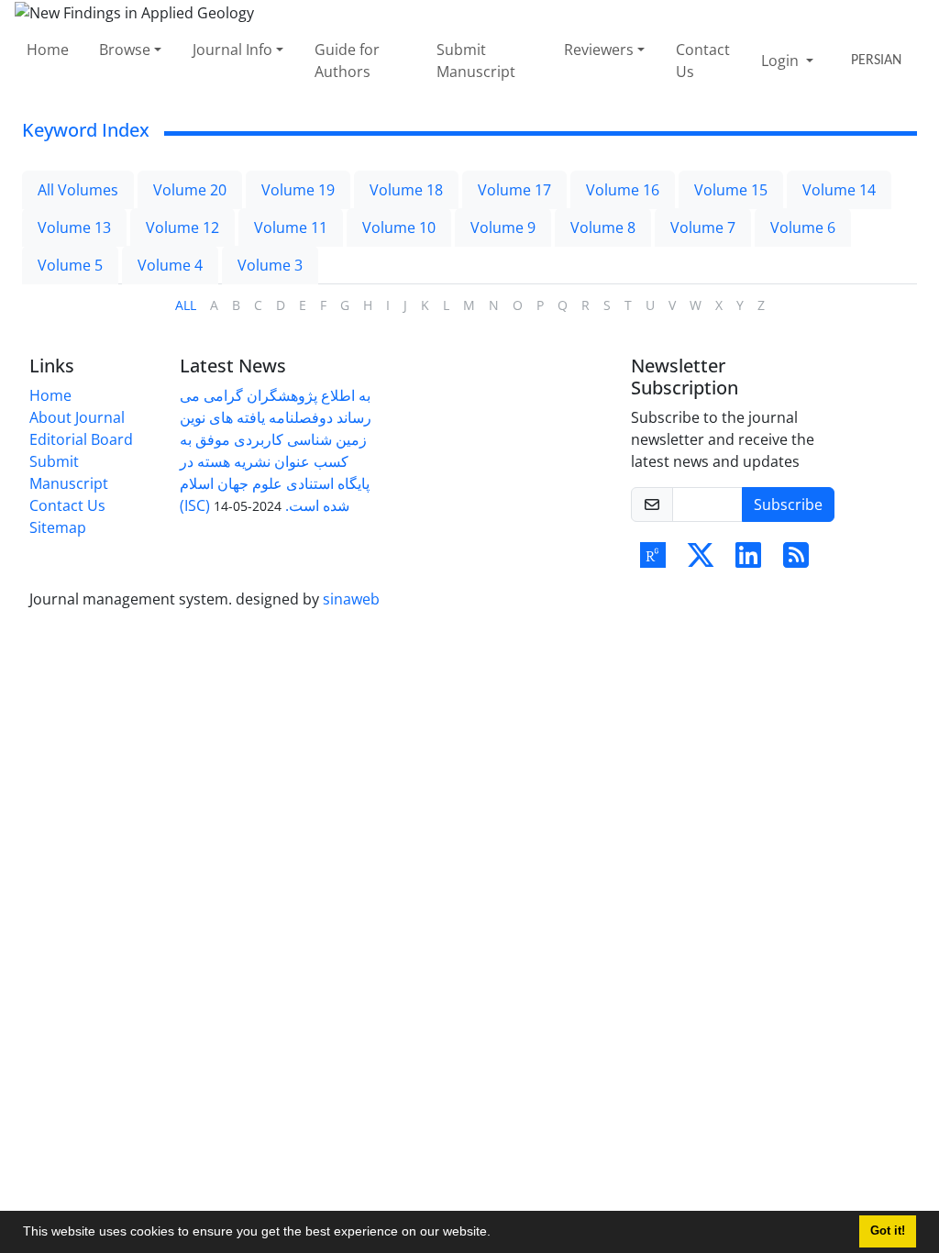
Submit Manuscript (475, 60)
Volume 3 (270, 265)
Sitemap (57, 527)
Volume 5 (70, 265)
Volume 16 (622, 190)
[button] (497, 1233)
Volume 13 (74, 227)
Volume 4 (170, 265)
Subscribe (788, 504)
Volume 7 (702, 227)
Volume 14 (839, 190)
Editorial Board (81, 439)
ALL (185, 305)
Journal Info (232, 49)
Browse (124, 49)
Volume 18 (406, 190)
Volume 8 (602, 227)
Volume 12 (182, 227)
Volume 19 (298, 190)
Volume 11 (290, 227)
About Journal (77, 417)
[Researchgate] (653, 560)
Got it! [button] (887, 1231)
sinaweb (351, 599)
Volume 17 (514, 190)
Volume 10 (399, 227)
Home (48, 49)
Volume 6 (802, 227)
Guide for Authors (347, 60)
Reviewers (599, 49)
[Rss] (796, 560)
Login (781, 60)
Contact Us (703, 60)
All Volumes (78, 190)
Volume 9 (503, 227)
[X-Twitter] (701, 560)
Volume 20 (189, 190)
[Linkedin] (748, 560)
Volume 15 (731, 190)
